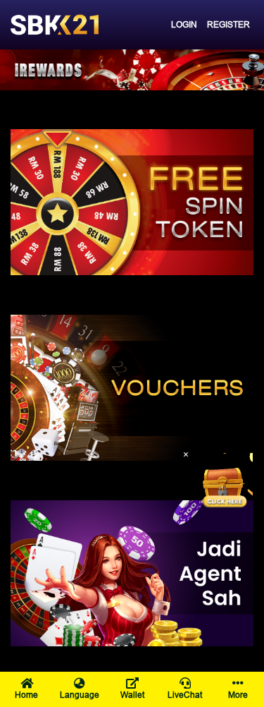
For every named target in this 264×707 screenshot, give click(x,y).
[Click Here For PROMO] (224, 481)
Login (184, 24)
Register (228, 24)
